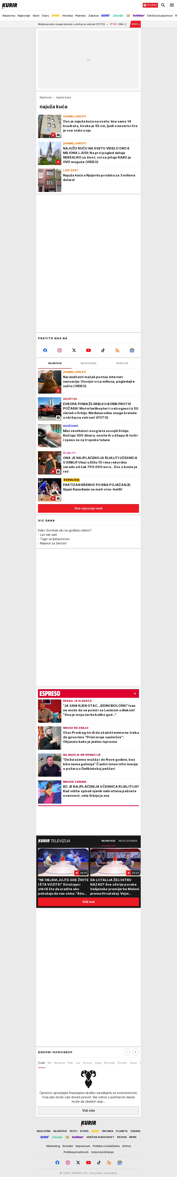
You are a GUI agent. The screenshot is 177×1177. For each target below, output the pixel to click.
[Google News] (132, 350)
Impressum (83, 1146)
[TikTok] (103, 350)
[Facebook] (45, 350)
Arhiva (126, 1146)
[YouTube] (88, 350)
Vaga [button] (98, 1062)
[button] (135, 1052)
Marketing (53, 1146)
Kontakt (68, 1146)
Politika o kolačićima (106, 1146)
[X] (74, 350)
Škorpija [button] (109, 1062)
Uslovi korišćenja (102, 1152)
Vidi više (88, 1110)
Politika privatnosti (76, 1152)
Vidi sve (88, 902)
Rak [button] (70, 1062)
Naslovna (46, 97)
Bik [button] (50, 1062)
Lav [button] (78, 1062)
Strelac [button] (122, 1062)
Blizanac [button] (59, 1062)
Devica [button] (87, 1062)
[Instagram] (59, 350)
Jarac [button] (133, 1062)
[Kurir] (8, 5)
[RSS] (117, 350)
